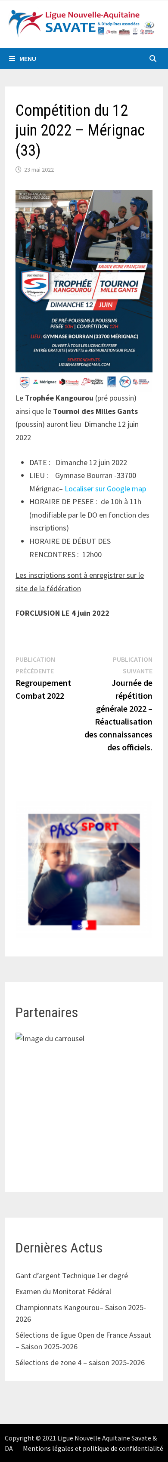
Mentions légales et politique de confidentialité (93, 1448)
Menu (27, 58)
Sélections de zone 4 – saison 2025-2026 (80, 1362)
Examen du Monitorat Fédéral (63, 1291)
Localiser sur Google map (105, 489)
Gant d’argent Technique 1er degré (72, 1275)
